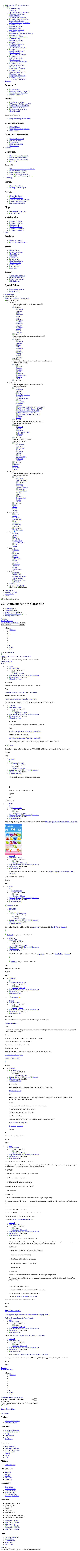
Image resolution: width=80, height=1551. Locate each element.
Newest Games (18, 198)
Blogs (11, 571)
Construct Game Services (31, 361)
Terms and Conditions (11, 1537)
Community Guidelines (12, 1496)
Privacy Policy (9, 1539)
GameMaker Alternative (12, 1430)
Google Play (55, 927)
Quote (19, 679)
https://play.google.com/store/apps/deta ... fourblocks (28, 1335)
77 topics (15, 813)
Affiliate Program (10, 1465)
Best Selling (18, 277)
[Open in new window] (13, 854)
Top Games (18, 196)
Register (7, 294)
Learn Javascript (10, 1452)
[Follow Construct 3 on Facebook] (16, 228)
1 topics (14, 1008)
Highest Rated (19, 279)
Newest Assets (20, 276)
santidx (3, 663)
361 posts (22, 918)
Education (8, 147)
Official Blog (21, 211)
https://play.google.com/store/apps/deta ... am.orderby (21, 692)
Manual (17, 89)
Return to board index (16, 1397)
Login (12, 294)
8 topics (14, 674)
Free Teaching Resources (12, 1450)
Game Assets (9, 1487)
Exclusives (16, 281)
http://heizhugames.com (12, 1058)
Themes (17, 264)
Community (8, 178)
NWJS (19, 140)
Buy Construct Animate (20, 242)
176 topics (15, 713)
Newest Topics (21, 188)
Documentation (9, 1435)
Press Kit (7, 1476)
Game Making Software (12, 1421)
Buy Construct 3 (18, 240)
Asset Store (12, 512)
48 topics (15, 768)
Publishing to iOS (19, 107)
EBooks (16, 254)
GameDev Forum (10, 1489)
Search (7, 595)
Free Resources (22, 158)
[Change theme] (18, 587)
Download (20, 139)
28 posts (21, 674)
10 (9, 645)
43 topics (15, 918)
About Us (8, 1472)
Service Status (9, 1544)
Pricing (7, 1434)
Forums (11, 532)
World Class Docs (20, 170)
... (9, 633)
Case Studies (9, 1439)
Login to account (19, 585)
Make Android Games (32, 411)
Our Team (8, 1474)
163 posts (22, 768)
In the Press (8, 1477)
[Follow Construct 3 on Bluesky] (16, 227)
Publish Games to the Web (33, 409)
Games (16, 257)
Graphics (17, 259)
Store (6, 232)
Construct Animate (27, 336)
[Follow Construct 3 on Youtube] (16, 223)
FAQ (15, 161)
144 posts (22, 1153)
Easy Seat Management (12, 1448)
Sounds (20, 261)
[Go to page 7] (11, 647)
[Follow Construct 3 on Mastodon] (16, 230)
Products (7, 7)
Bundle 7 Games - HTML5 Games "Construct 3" (16, 656)
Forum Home (18, 186)
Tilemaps (16, 266)
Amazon (63, 927)
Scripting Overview (21, 93)
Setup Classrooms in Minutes (26, 169)
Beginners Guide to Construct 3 (35, 407)
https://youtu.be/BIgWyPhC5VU (23, 1219)
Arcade (11, 548)
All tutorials (16, 111)
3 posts (21, 1008)
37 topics (15, 1153)
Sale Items (16, 291)
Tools (15, 268)
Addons (16, 250)
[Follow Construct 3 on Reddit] (15, 221)
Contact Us (12, 583)
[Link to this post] (14, 677)
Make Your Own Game (12, 1432)
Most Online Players (20, 201)
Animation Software (11, 1422)
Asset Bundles (19, 289)
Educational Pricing (19, 172)
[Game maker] (17, 298)
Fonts (15, 256)
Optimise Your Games (32, 414)
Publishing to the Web (24, 104)
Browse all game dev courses (22, 119)
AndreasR (10, 905)
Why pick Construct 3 (21, 156)
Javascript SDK (18, 144)
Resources (8, 81)
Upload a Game (20, 203)
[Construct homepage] (17, 5)
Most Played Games (23, 199)
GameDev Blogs (10, 1492)
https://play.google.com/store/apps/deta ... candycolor (21, 699)
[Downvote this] (30, 675)
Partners (7, 1454)
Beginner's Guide (18, 102)
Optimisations (22, 109)
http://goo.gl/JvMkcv (11, 1023)
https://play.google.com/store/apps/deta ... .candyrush (61, 822)
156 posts (22, 813)
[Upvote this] (15, 675)
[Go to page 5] (12, 630)
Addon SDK (19, 94)
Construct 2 (21, 439)
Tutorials (16, 130)
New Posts (16, 213)
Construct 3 (26, 304)
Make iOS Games (31, 412)
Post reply (4, 619)
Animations (19, 252)
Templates (17, 263)
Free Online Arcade (11, 1494)
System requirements (22, 91)
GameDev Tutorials (11, 1490)
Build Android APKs (22, 106)
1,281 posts (23, 713)
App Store (36, 927)
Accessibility (9, 1542)
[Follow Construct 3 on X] (14, 225)
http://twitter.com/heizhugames (14, 1055)
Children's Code (10, 1540)
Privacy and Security (21, 159)
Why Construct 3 (10, 1446)
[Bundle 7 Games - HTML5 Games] (1, 654)
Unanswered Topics (11, 592)
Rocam (11, 745)
